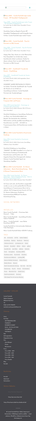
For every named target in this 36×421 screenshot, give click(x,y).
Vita (5, 340)
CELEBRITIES (8, 329)
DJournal (6, 246)
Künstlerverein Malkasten (10, 257)
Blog (5, 361)
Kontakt (6, 363)
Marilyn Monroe (23, 260)
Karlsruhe (27, 249)
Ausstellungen (8, 342)
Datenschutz (7, 380)
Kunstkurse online (8, 254)
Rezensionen (8, 346)
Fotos (5, 348)
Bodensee (26, 240)
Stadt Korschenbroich (9, 274)
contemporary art (19, 243)
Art (5, 237)
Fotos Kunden (8, 359)
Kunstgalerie (12, 251)
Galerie (23, 246)
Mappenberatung (8, 338)
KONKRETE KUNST (10, 325)
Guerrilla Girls (7, 249)
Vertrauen (18, 274)
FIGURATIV (8, 323)
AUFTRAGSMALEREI (10, 320)
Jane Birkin (14, 249)
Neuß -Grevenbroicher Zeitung (11, 265)
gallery (28, 246)
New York (23, 265)
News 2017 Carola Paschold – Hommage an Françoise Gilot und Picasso (16, 106)
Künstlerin (24, 254)
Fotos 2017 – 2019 (9, 353)
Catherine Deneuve (8, 243)
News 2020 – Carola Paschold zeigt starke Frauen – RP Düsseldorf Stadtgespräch (18, 23)
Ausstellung (7, 240)
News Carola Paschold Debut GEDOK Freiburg (18, 230)
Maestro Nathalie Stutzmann (11, 260)
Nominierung (7, 268)
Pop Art (13, 268)
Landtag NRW (21, 257)
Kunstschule (17, 254)
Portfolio (6, 318)
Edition (18, 246)
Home (5, 316)
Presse (28, 25)
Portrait (19, 268)
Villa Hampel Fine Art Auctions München (13, 277)
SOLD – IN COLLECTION (11, 327)
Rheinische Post (12, 271)
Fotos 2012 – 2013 (9, 357)
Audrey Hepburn (23, 237)
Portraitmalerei (26, 268)
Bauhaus (13, 240)
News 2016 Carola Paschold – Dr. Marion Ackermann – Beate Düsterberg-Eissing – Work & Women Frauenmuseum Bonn (18, 177)
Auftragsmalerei (22, 78)
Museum (20, 108)
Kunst (5, 251)
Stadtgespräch (7, 27)
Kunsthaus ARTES (20, 251)
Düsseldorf (12, 246)
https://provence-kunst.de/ (15, 397)
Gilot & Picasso (26, 108)
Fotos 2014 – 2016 (9, 355)
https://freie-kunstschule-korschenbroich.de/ (15, 402)
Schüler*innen (21, 271)
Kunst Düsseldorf (21, 25)
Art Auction (10, 237)
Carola (7, 25)
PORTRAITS (8, 331)
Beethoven (19, 240)
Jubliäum (21, 249)
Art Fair (16, 237)
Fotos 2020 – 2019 (9, 350)
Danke (26, 243)
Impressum (6, 378)
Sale (5, 333)
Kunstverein (21, 142)
